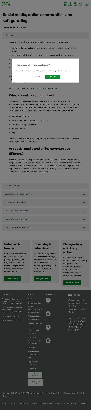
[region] (45, 70)
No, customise (37, 76)
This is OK (53, 76)
